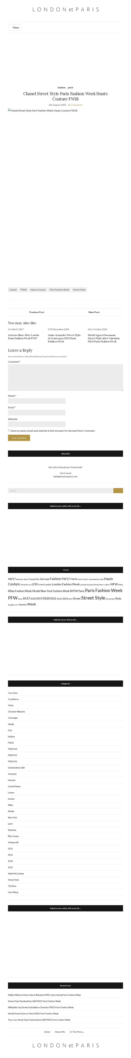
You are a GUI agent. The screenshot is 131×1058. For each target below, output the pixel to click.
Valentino (22, 604)
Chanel (13, 289)
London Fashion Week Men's (92, 585)
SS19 (39, 598)
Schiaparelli (13, 842)
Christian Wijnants (16, 711)
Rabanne (12, 830)
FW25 (85, 579)
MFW (114, 584)
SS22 (53, 598)
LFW (35, 584)
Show (20, 599)
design (11, 724)
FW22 (80, 579)
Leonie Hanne (14, 786)
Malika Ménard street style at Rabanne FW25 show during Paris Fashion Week (44, 995)
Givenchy (12, 774)
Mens (107, 584)
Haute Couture (38, 289)
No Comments (75, 104)
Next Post (94, 312)
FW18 (24, 289)
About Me (60, 1031)
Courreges (13, 718)
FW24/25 (12, 755)
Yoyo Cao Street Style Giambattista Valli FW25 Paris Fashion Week (39, 1020)
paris (70, 87)
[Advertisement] (65, 57)
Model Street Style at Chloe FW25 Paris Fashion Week (33, 1013)
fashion (62, 87)
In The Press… (77, 1031)
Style (118, 598)
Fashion (55, 579)
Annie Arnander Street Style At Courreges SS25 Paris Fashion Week (64, 338)
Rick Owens (13, 836)
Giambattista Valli (96, 579)
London (47, 584)
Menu (15, 27)
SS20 (46, 598)
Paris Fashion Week (59, 289)
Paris (81, 591)
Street (77, 598)
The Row (12, 886)
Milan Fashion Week (20, 591)
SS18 (33, 598)
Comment (14, 361)
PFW (12, 597)
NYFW (74, 591)
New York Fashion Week (55, 591)
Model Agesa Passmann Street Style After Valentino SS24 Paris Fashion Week (104, 338)
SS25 (70, 599)
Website (12, 418)
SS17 (26, 598)
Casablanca (13, 699)
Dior (37, 579)
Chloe (10, 705)
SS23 (59, 598)
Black (26, 579)
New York (12, 817)
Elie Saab (44, 579)
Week (31, 604)
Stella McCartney (16, 873)
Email (12, 407)
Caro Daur (13, 693)
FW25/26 (12, 761)
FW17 (66, 579)
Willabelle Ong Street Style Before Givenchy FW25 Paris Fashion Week (41, 1007)
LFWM (41, 584)
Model (36, 591)
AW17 (12, 579)
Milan (120, 584)
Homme (11, 780)
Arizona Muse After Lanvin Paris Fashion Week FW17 (23, 336)
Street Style (79, 289)
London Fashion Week (66, 584)
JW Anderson (26, 585)
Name (12, 395)
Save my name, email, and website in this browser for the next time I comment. (53, 430)
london (11, 799)
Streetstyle (110, 599)
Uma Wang (13, 892)
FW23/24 (12, 749)
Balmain (19, 579)
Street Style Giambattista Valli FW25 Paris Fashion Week (34, 1001)
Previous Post (36, 312)
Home (47, 1031)
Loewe (11, 792)
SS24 (65, 598)
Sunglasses (13, 604)
